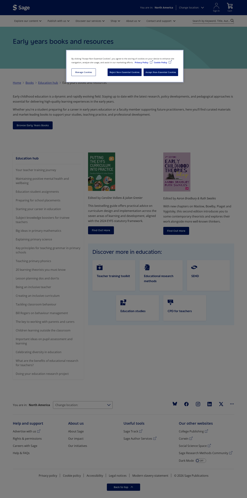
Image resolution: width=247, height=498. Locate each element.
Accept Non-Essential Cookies (161, 72)
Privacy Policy (142, 62)
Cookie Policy (161, 62)
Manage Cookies (83, 72)
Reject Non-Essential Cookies (125, 72)
